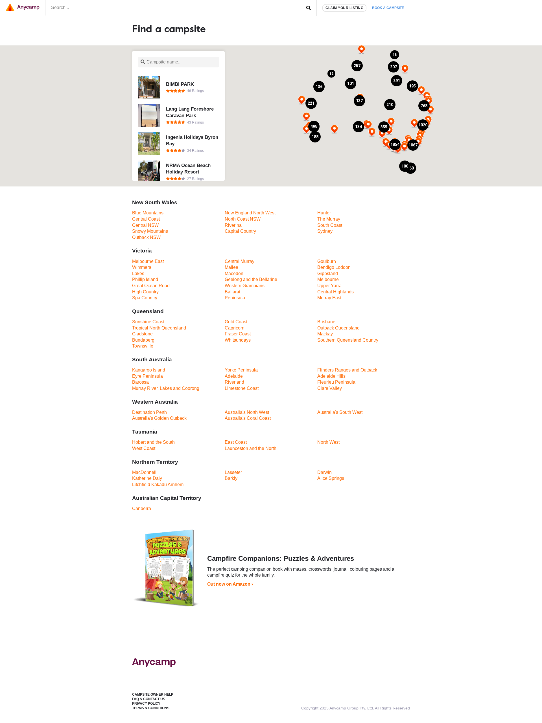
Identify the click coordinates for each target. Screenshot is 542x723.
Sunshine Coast (148, 321)
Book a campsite (388, 8)
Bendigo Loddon (334, 267)
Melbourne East (148, 261)
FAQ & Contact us (148, 699)
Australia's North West (247, 412)
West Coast (143, 448)
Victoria (142, 251)
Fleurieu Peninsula (336, 382)
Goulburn (326, 261)
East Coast (236, 442)
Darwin (324, 472)
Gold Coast (236, 321)
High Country (145, 291)
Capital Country (240, 231)
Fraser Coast (238, 333)
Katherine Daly (147, 478)
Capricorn (234, 328)
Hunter (324, 212)
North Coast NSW (243, 219)
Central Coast (146, 219)
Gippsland (327, 273)
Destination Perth (149, 412)
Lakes (138, 273)
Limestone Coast (242, 388)
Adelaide (234, 376)
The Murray (328, 219)
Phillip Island (145, 279)
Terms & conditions (150, 708)
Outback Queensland (338, 328)
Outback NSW (146, 237)
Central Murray (239, 261)
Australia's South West (339, 412)
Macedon (234, 273)
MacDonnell (144, 472)
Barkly (231, 478)
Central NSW (145, 225)
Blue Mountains (147, 212)
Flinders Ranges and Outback (347, 370)
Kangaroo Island (148, 370)
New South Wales (154, 202)
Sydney (325, 231)
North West (328, 442)
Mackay (325, 333)
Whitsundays (238, 340)
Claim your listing (344, 8)
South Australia (152, 359)
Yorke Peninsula (241, 370)
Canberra (141, 508)
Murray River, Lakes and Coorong (165, 388)
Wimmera (141, 267)
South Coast (329, 225)
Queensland (148, 311)
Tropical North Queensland (159, 328)
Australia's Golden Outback (159, 418)
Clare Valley (329, 388)
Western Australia (155, 402)
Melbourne (328, 279)
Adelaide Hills (331, 376)
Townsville (142, 346)
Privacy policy (146, 704)
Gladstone (142, 333)
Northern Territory (155, 462)
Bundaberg (143, 340)
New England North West (250, 212)
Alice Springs (330, 478)
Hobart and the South (153, 442)
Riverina (233, 225)
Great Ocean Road (151, 285)
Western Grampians (245, 285)
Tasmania (144, 432)
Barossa (140, 382)
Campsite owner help (152, 694)
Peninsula (235, 297)
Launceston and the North (250, 448)
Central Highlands (335, 291)
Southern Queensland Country (347, 340)
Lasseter (233, 472)
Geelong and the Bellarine (251, 279)
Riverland (234, 382)
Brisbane (326, 321)
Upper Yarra (329, 285)
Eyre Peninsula (147, 376)
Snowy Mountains (150, 231)
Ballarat (232, 291)
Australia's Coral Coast (248, 418)
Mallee (231, 267)
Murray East (329, 297)
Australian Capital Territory (166, 498)
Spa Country (144, 297)
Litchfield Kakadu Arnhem (157, 484)
